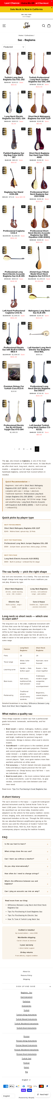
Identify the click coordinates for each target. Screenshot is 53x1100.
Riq (26, 1072)
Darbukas (26, 1001)
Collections (29, 35)
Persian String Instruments (26, 1041)
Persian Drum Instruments (26, 1054)
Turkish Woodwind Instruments (26, 1023)
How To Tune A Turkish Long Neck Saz (24, 919)
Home (21, 35)
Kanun (26, 1067)
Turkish (26, 1010)
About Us (26, 971)
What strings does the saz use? (18, 851)
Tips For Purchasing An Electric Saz (23, 915)
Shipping (26, 979)
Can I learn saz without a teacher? (19, 859)
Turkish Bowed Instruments (26, 1019)
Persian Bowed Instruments (26, 1045)
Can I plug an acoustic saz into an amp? (22, 891)
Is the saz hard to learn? (15, 844)
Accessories (26, 1006)
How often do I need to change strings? (22, 874)
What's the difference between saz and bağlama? (21, 882)
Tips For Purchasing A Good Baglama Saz (29, 789)
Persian (27, 1036)
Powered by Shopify (26, 1098)
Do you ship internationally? (17, 866)
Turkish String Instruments (26, 1015)
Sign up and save (25, 986)
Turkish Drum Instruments (27, 1028)
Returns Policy (26, 975)
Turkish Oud (26, 1058)
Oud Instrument (26, 997)
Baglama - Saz (26, 992)
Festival (26, 1063)
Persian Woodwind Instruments (26, 1050)
